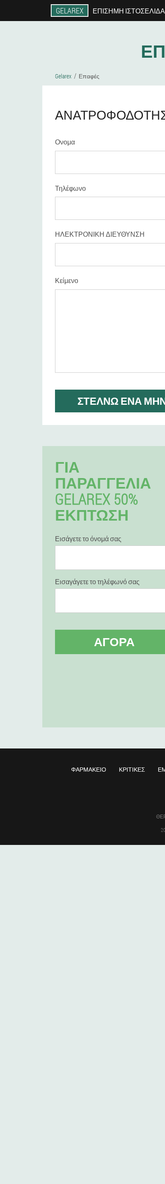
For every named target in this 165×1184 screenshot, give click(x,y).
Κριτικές (132, 769)
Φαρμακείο (88, 769)
